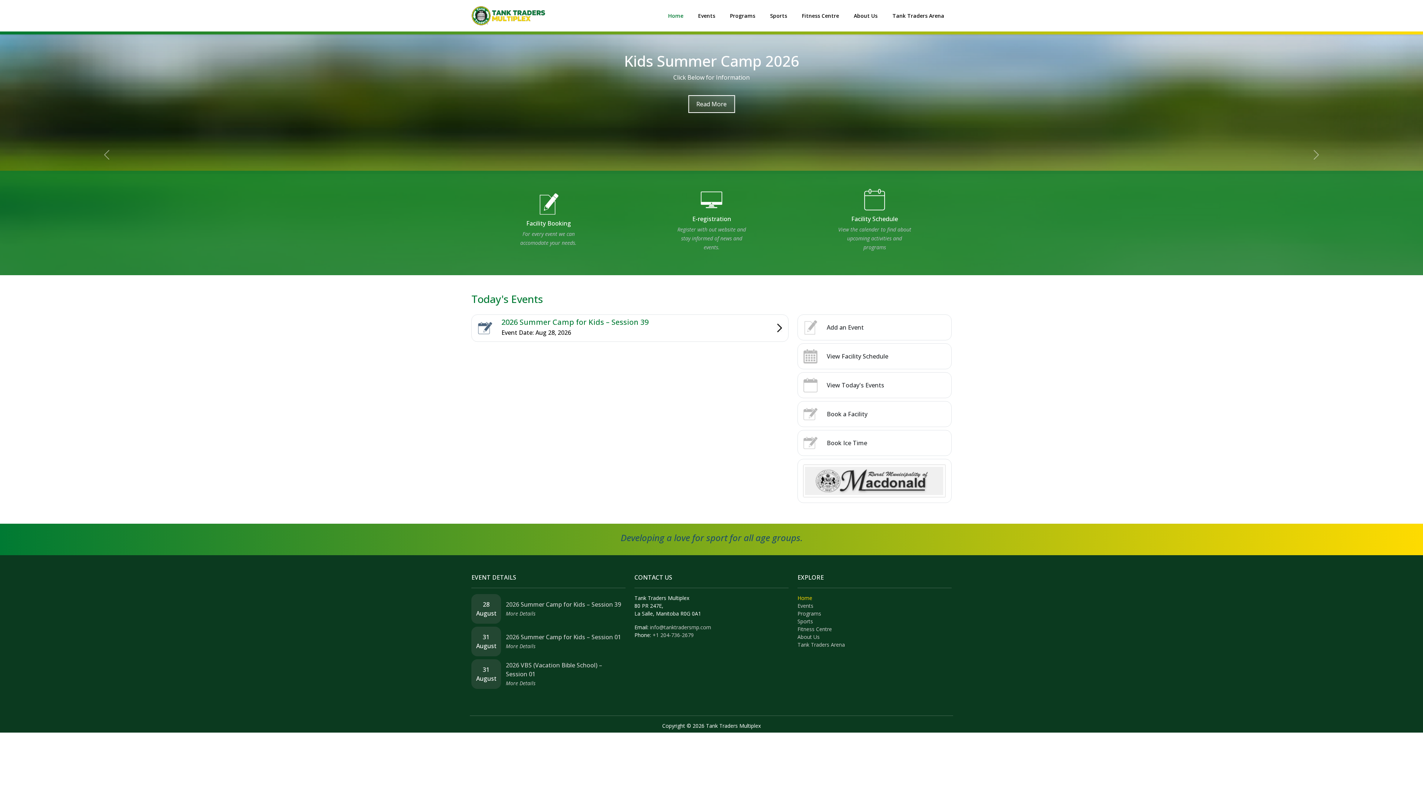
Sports (778, 15)
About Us (866, 15)
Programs (742, 15)
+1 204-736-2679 (673, 635)
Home (675, 15)
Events (706, 15)
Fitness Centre (820, 15)
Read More (711, 104)
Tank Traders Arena (918, 15)
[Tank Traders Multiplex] (508, 15)
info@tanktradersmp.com (680, 627)
